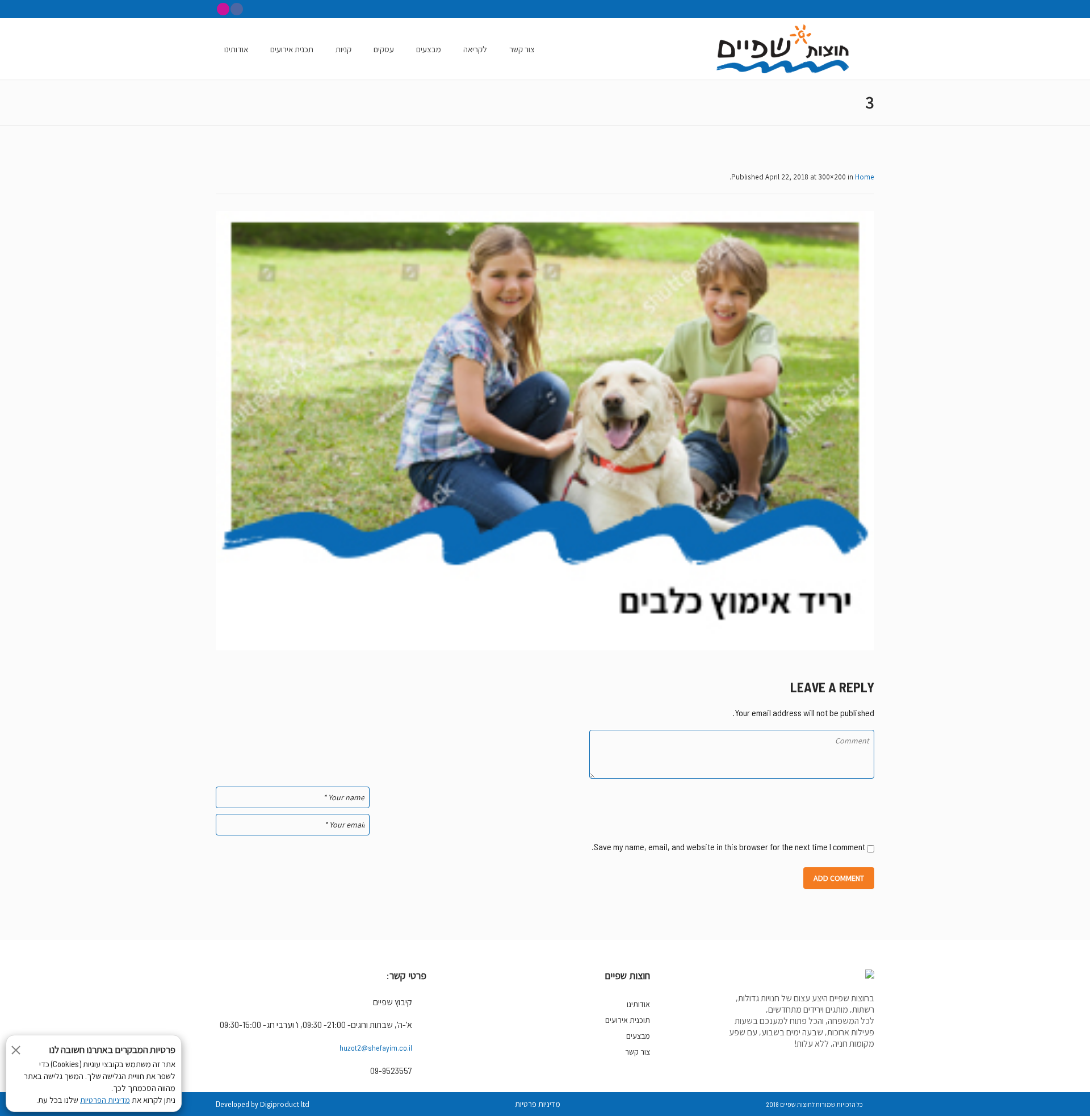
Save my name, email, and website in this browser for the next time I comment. (728, 846)
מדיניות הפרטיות (105, 1100)
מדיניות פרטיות (537, 1104)
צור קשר (637, 1052)
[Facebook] (236, 9)
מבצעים (638, 1036)
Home (864, 177)
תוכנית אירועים (627, 1020)
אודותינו (638, 1004)
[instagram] (223, 9)
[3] (545, 430)
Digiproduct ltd (284, 1104)
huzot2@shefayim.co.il (375, 1047)
